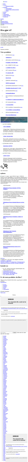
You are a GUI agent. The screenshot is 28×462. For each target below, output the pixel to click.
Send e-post (3, 292)
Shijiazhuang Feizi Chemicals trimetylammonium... (9, 232)
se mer (2, 47)
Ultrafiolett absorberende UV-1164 (13, 88)
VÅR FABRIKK (7, 126)
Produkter (5, 7)
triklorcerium (3, 263)
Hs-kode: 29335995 (10, 263)
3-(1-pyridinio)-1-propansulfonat (13, 109)
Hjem (4, 3)
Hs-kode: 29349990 (5, 261)
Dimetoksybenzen (21, 261)
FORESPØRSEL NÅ (5, 121)
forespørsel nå (3, 282)
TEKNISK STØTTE (7, 146)
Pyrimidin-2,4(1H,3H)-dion (12, 62)
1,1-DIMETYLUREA (10, 67)
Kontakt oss (5, 16)
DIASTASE (8, 77)
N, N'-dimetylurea (13, 261)
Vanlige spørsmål (6, 15)
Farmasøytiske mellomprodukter (12, 9)
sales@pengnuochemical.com (9, 272)
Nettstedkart (3, 260)
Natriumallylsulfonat (10, 93)
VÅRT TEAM (6, 155)
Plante (4, 13)
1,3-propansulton (9, 104)
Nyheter (4, 12)
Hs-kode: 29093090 (19, 263)
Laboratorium (6, 14)
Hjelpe (7, 10)
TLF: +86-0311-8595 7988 (8, 274)
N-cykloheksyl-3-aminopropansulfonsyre (15, 99)
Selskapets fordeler (9, 6)
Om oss (4, 5)
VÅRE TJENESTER (8, 136)
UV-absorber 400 (9, 72)
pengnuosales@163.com (8, 270)
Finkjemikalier (9, 8)
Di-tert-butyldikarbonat (11, 114)
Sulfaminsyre (9, 57)
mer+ (13, 54)
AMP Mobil (8, 260)
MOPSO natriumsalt (10, 83)
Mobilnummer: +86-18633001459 (10, 273)
